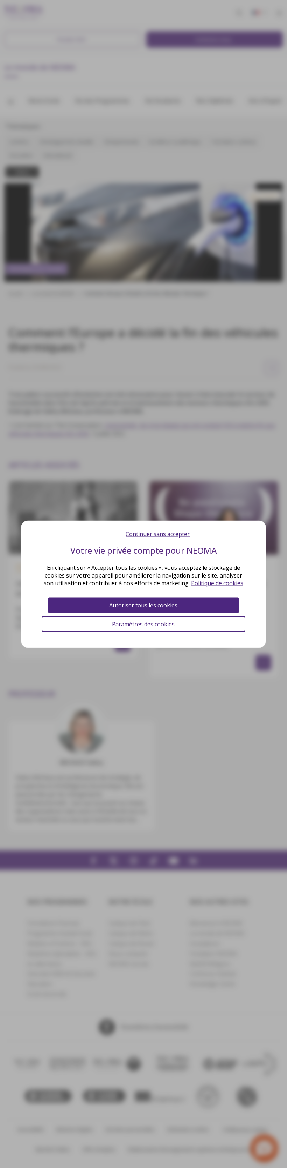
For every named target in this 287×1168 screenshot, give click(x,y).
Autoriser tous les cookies (143, 605)
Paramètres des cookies (143, 624)
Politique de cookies (217, 583)
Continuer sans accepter (158, 534)
